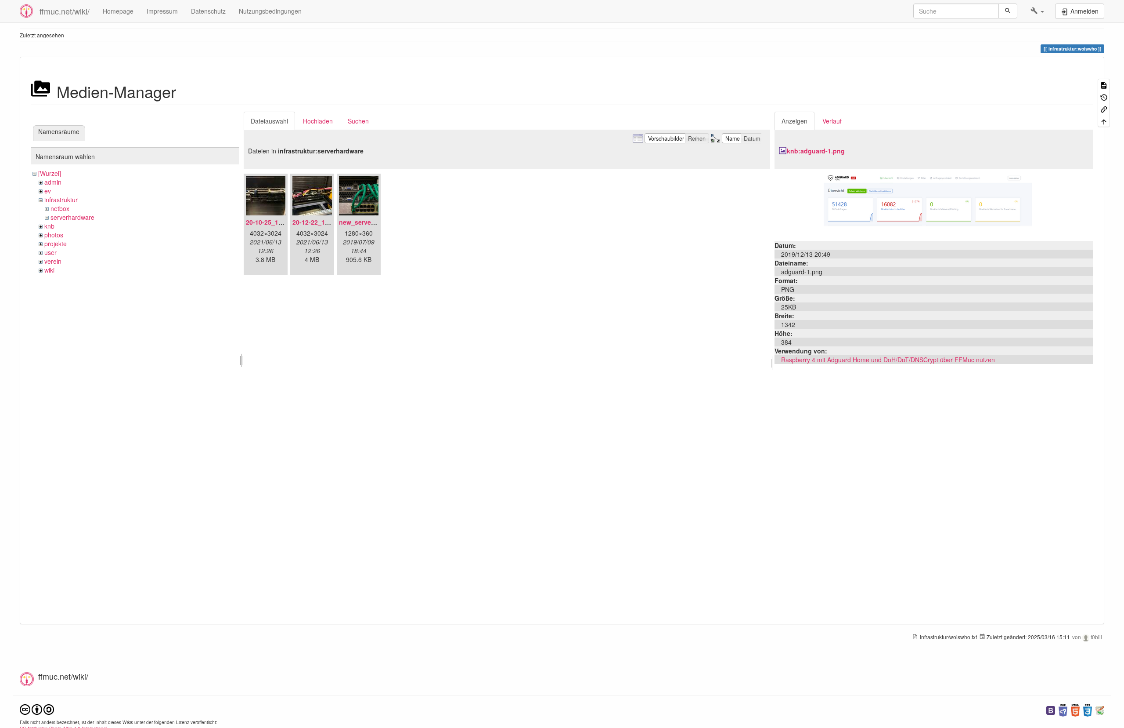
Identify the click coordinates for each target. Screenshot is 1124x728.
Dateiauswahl (269, 120)
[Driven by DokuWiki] (1099, 709)
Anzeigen (794, 120)
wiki (49, 270)
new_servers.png (364, 222)
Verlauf (832, 120)
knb (49, 226)
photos (53, 234)
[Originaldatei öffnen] (933, 204)
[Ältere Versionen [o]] (1104, 96)
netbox (59, 208)
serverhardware (72, 217)
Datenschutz (208, 11)
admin (52, 182)
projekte (55, 243)
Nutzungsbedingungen (270, 11)
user (50, 252)
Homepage (118, 11)
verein (52, 261)
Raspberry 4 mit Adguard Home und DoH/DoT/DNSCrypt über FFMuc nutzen (888, 359)
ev (47, 190)
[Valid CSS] (1087, 709)
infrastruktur (61, 199)
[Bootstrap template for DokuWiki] (1050, 709)
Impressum (162, 11)
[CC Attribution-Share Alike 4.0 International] (37, 708)
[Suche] (1007, 11)
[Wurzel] (49, 173)
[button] (1037, 11)
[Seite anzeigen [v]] (1104, 84)
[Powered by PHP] (1063, 709)
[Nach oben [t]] (1104, 120)
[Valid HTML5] (1075, 709)
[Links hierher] (1104, 108)
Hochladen (318, 120)
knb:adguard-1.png (816, 150)
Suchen (358, 120)
